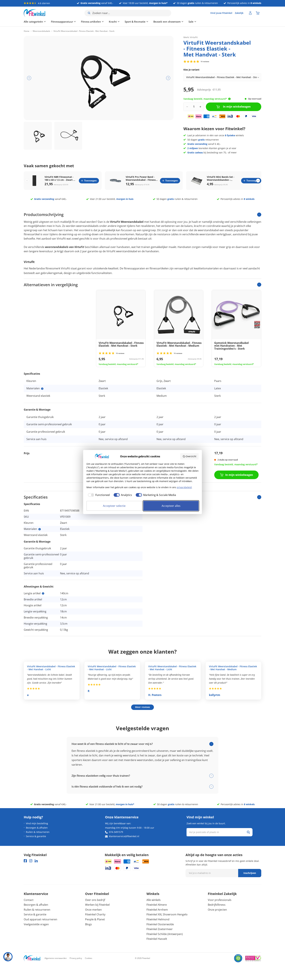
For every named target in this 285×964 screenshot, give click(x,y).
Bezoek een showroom (167, 21)
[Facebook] (25, 860)
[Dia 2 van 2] (68, 136)
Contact (28, 900)
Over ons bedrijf (95, 900)
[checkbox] (98, 495)
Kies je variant (191, 69)
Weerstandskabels (41, 31)
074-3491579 (116, 832)
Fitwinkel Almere (156, 904)
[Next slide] (258, 181)
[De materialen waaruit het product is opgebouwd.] (42, 389)
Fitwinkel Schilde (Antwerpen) (164, 934)
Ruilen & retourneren (37, 832)
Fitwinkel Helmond (157, 919)
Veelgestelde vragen (36, 924)
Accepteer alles (171, 506)
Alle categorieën (33, 21)
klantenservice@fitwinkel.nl (124, 836)
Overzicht (191, 456)
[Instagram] (30, 860)
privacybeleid (184, 487)
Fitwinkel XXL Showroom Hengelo (167, 914)
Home (26, 31)
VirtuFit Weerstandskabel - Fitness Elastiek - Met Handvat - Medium (233, 668)
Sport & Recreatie (135, 21)
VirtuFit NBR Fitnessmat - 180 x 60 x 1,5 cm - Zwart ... (60, 178)
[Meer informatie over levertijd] (229, 99)
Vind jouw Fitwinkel (221, 12)
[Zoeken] (248, 832)
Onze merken (93, 909)
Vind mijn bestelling (37, 823)
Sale (191, 21)
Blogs (88, 924)
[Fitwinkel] (32, 958)
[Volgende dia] (168, 78)
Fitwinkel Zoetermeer (159, 929)
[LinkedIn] (36, 860)
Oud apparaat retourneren (40, 919)
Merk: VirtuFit (190, 37)
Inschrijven (249, 873)
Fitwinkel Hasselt (156, 939)
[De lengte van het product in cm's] (43, 593)
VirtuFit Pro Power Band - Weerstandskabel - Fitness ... (141, 178)
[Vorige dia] (29, 78)
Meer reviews (142, 707)
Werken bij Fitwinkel (97, 904)
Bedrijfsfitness (216, 904)
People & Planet (95, 919)
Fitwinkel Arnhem (157, 909)
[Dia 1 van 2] (38, 136)
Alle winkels (153, 900)
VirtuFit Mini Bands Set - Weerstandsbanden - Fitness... (220, 178)
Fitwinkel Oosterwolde (160, 924)
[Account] (250, 13)
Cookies (88, 958)
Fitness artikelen (91, 21)
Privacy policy (76, 958)
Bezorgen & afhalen (37, 827)
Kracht (113, 21)
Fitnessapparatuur (62, 21)
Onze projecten (217, 909)
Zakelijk (239, 12)
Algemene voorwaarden (56, 958)
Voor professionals (219, 900)
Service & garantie (36, 836)
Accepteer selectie (114, 506)
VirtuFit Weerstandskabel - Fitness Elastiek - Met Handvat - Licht (51, 668)
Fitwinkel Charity (95, 914)
